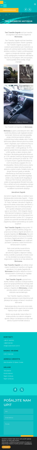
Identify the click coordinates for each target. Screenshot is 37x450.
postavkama (28, 444)
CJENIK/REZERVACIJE (9, 10)
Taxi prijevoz (7, 370)
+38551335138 (8, 343)
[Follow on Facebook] (25, 9)
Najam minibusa (8, 376)
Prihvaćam (6, 447)
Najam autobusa (8, 379)
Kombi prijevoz (8, 373)
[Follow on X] (29, 9)
